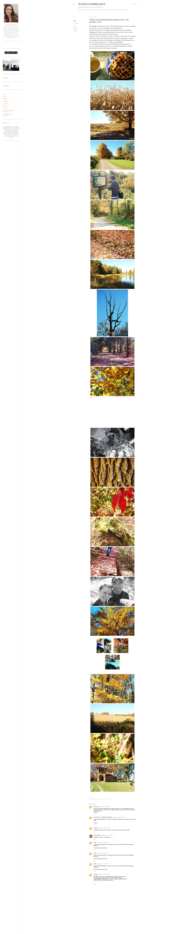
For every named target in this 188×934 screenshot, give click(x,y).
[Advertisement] (112, 920)
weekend (75, 30)
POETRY (114, 10)
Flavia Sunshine (97, 835)
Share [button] (74, 17)
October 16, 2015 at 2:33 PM (104, 874)
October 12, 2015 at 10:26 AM (104, 828)
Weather (75, 26)
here (17, 32)
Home (80, 10)
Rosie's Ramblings (91, 4)
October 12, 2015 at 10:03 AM (118, 817)
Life (74, 25)
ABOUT (85, 10)
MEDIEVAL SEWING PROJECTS (8, 111)
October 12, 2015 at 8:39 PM (102, 863)
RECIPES (108, 10)
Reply (95, 814)
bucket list (75, 23)
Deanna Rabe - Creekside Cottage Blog (103, 817)
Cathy (95, 842)
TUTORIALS (120, 10)
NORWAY (102, 10)
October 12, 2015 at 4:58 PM (107, 835)
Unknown (96, 806)
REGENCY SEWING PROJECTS (8, 115)
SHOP (98, 10)
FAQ (88, 10)
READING (5, 106)
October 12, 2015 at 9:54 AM (104, 806)
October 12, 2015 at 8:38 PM (102, 842)
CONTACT (93, 10)
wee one (75, 28)
